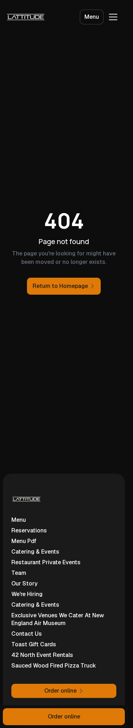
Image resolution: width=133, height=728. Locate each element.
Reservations (29, 530)
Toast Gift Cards (33, 644)
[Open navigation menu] (113, 17)
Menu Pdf (24, 541)
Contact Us (26, 633)
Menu (91, 17)
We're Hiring (27, 594)
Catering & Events (35, 551)
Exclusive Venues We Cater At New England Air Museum (57, 619)
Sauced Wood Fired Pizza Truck (53, 665)
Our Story (24, 583)
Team (18, 573)
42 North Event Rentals (42, 655)
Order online (64, 716)
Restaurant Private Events (46, 562)
